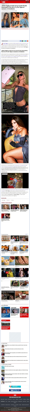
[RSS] (18, 397)
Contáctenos (13, 404)
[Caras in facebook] (12, 397)
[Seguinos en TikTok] (16, 397)
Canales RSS (3, 404)
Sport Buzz (24, 401)
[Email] (27, 41)
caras (24, 307)
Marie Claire (10, 399)
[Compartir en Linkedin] (25, 41)
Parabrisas (20, 399)
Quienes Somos (7, 404)
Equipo (20, 404)
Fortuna (14, 399)
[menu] (1, 2)
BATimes (28, 399)
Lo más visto (4, 343)
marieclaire (15, 307)
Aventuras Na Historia (14, 401)
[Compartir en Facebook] (20, 41)
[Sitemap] (19, 397)
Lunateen (24, 399)
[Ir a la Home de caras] (3, 2)
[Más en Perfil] (6, 305)
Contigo (9, 401)
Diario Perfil (2, 399)
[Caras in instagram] (10, 397)
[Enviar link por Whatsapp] (24, 41)
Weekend (17, 399)
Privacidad (16, 404)
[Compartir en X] (22, 41)
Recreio (28, 401)
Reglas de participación (25, 404)
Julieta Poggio (3, 200)
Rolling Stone (20, 401)
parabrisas (5, 320)
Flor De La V (8, 200)
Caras (6, 401)
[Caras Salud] (15, 387)
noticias (5, 307)
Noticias (6, 399)
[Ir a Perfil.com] (27, 0)
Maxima (15, 402)
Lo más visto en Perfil (6, 364)
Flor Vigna (12, 200)
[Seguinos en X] (14, 397)
